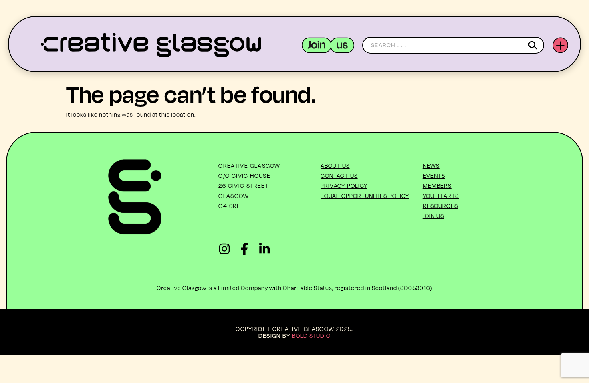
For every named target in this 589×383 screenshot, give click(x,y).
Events (434, 175)
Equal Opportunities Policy (365, 195)
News (431, 165)
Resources (440, 205)
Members (437, 185)
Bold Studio (311, 335)
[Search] (534, 45)
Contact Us (339, 175)
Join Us (433, 215)
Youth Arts (441, 195)
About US (335, 165)
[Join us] (328, 45)
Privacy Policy (344, 185)
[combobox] (453, 45)
